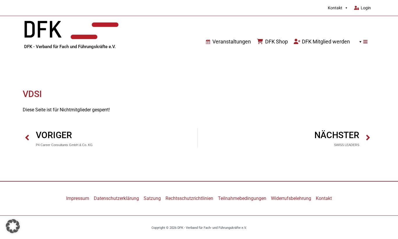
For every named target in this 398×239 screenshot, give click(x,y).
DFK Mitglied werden (326, 41)
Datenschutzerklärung (116, 198)
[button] (362, 42)
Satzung (152, 198)
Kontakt (335, 8)
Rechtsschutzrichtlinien (189, 198)
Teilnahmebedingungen (242, 198)
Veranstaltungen (231, 41)
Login (366, 8)
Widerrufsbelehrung (291, 198)
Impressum (77, 198)
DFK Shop (276, 41)
